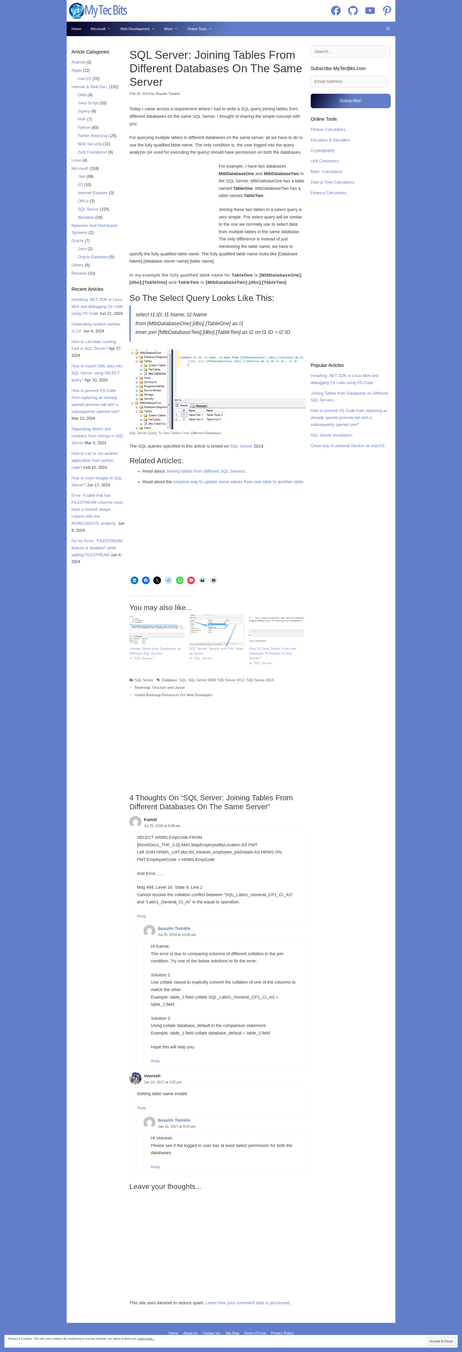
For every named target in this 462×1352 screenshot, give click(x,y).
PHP (82, 119)
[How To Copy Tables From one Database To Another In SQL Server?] (276, 630)
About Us (190, 1333)
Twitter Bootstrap (93, 135)
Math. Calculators (326, 171)
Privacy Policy (282, 1333)
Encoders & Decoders (330, 140)
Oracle (77, 241)
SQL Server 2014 (260, 680)
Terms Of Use (255, 1333)
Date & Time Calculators (332, 182)
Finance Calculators (328, 193)
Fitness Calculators (328, 129)
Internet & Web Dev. (89, 87)
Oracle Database (93, 257)
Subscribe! (351, 100)
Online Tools (197, 29)
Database (169, 680)
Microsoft (98, 29)
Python (84, 127)
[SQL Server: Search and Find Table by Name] (216, 630)
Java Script (88, 103)
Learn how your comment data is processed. (248, 1302)
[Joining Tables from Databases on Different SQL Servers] (157, 630)
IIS (80, 184)
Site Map (232, 1333)
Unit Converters (325, 161)
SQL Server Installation (331, 435)
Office (83, 201)
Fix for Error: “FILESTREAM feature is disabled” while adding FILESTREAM (96, 548)
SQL (182, 680)
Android (78, 62)
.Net (81, 176)
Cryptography (323, 150)
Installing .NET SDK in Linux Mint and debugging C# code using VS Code (96, 306)
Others (77, 265)
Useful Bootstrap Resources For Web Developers (174, 695)
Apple (76, 70)
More (168, 29)
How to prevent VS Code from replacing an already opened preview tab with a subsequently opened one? (349, 417)
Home (76, 29)
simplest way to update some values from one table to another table (238, 481)
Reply (141, 916)
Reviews (79, 273)
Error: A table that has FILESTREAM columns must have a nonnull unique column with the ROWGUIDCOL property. (97, 509)
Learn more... (146, 1338)
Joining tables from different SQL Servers (205, 471)
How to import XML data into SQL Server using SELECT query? (96, 373)
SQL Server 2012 (230, 680)
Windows (86, 217)
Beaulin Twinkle (174, 928)
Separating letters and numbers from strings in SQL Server (97, 436)
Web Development (134, 29)
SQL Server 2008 (201, 680)
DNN (82, 95)
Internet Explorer (93, 193)
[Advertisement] (171, 202)
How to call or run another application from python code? (94, 460)
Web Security (90, 144)
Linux (76, 160)
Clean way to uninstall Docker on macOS (348, 446)
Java (82, 248)
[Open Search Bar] (388, 29)
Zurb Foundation (92, 152)
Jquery (84, 111)
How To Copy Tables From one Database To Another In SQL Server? (272, 653)
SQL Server (241, 446)
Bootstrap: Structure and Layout (160, 687)
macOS (84, 78)
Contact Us (211, 1333)
